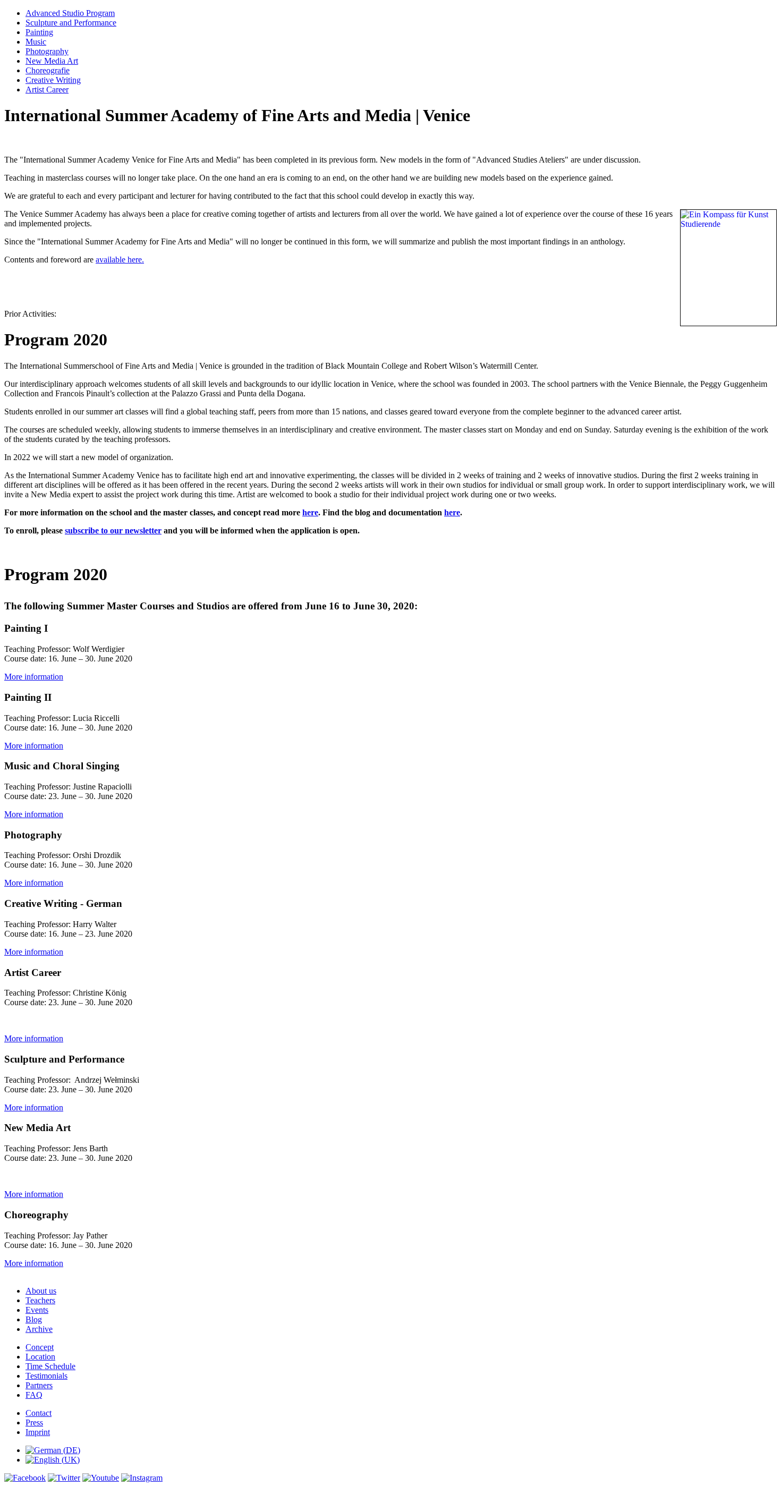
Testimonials (46, 1375)
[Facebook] (25, 1477)
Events (37, 1309)
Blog (34, 1319)
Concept (40, 1347)
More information (33, 676)
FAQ (34, 1394)
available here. (120, 259)
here (310, 512)
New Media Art (52, 60)
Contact (39, 1412)
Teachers (40, 1300)
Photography (47, 51)
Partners (39, 1385)
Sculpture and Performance (71, 22)
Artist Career (47, 89)
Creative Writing (53, 79)
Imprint (38, 1432)
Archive (39, 1329)
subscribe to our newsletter (113, 530)
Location (40, 1356)
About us (41, 1290)
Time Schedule (50, 1366)
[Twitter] (64, 1477)
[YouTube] (100, 1477)
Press (34, 1422)
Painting (39, 32)
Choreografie (48, 70)
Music (36, 41)
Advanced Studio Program (70, 13)
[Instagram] (142, 1477)
